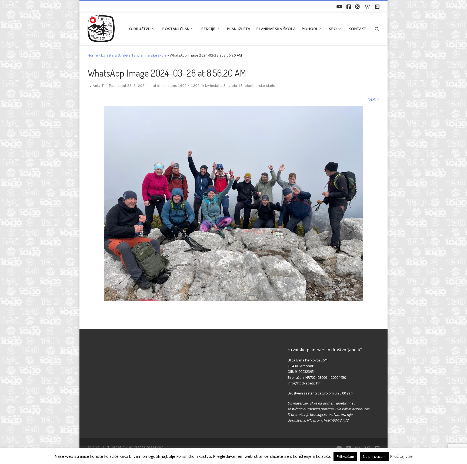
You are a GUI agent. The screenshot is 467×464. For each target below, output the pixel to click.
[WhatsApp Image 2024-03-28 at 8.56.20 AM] (233, 203)
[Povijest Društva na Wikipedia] (367, 7)
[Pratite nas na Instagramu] (357, 7)
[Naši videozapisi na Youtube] (339, 7)
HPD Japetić (114, 447)
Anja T (98, 85)
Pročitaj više (401, 456)
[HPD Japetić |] (101, 27)
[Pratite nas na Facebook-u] (348, 7)
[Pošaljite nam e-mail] (377, 7)
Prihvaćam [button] (345, 456)
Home (93, 55)
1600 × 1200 (188, 85)
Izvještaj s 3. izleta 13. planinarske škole (133, 55)
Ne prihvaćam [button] (374, 456)
